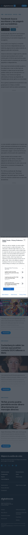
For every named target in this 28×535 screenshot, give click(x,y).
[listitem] (14, 268)
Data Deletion (5, 294)
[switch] (22, 272)
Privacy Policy (22, 294)
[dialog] (14, 267)
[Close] (24, 240)
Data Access (14, 294)
